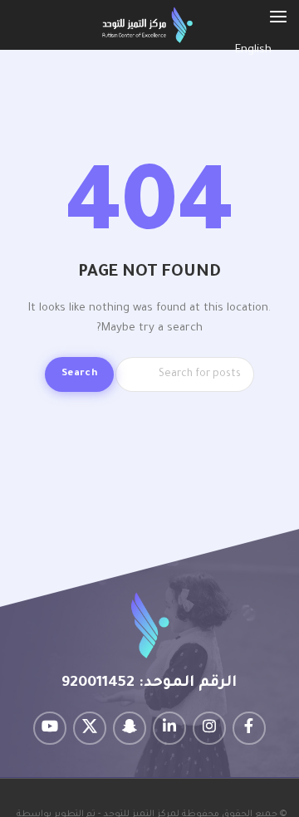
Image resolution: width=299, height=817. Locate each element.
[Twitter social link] (89, 728)
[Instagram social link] (209, 728)
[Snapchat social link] (129, 728)
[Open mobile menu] (278, 16)
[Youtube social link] (49, 728)
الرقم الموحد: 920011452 (149, 683)
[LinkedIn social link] (169, 728)
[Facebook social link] (249, 728)
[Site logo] (147, 25)
